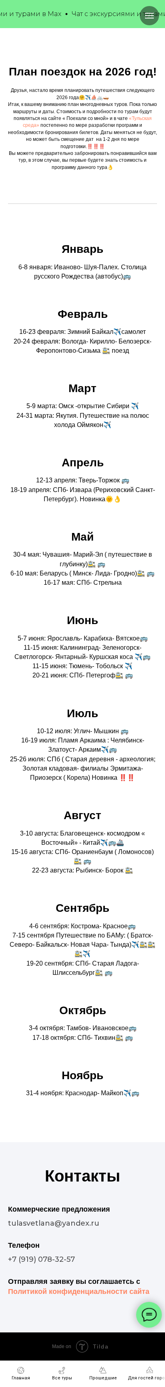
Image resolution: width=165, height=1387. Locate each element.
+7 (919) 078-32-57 (41, 1259)
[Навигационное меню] (149, 15)
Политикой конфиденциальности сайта (78, 1291)
